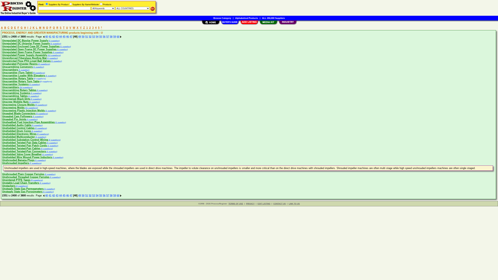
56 (104, 36)
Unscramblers (10, 87)
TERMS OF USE (235, 204)
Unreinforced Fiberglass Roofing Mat (24, 58)
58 (111, 36)
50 (83, 36)
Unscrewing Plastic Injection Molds (23, 110)
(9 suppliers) (36, 180)
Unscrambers (10, 69)
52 (90, 36)
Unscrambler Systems (15, 84)
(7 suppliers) (35, 163)
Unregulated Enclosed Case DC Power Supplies (31, 46)
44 (60, 36)
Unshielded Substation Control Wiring (25, 139)
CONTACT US (279, 204)
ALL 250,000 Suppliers (273, 18)
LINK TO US (294, 204)
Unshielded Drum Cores (16, 131)
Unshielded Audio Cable (16, 125)
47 (71, 36)
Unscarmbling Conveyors (17, 66)
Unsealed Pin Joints (14, 119)
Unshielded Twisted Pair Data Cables (24, 142)
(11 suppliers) (31, 108)
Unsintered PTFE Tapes (16, 179)
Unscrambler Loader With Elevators (23, 75)
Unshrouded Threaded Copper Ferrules (25, 177)
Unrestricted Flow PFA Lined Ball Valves (26, 61)
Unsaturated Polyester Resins (20, 63)
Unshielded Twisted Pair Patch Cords (24, 145)
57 (107, 36)
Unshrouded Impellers (15, 163)
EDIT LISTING (264, 204)
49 (79, 36)
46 (67, 36)
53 (93, 36)
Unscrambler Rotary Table (17, 78)
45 (64, 36)
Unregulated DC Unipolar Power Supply (26, 43)
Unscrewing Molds (13, 107)
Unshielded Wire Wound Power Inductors (27, 157)
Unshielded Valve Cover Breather (22, 154)
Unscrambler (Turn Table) (17, 72)
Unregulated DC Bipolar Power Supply (25, 40)
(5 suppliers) (38, 73)
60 (118, 36)
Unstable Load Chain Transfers (20, 182)
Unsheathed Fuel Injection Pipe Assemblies (28, 122)
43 (57, 36)
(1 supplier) (54, 41)
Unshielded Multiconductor (18, 136)
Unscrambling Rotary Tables (19, 90)
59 (114, 36)
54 (97, 36)
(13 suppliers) (54, 55)
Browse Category (222, 18)
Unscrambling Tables (15, 95)
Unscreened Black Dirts (16, 98)
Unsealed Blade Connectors (18, 113)
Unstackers (8, 185)
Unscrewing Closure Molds (18, 104)
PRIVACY (250, 204)
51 (86, 36)
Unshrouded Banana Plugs (18, 160)
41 (50, 36)
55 (100, 36)
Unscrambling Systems (16, 93)
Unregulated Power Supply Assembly (24, 55)
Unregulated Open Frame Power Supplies (27, 52)
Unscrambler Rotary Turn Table (20, 81)
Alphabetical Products (246, 18)
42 (53, 36)
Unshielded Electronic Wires (19, 133)
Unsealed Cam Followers (17, 116)
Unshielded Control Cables (18, 128)
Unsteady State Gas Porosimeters (22, 191)
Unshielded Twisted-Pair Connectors (24, 151)
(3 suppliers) (41, 114)
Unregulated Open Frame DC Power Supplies (29, 49)
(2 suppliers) (44, 64)
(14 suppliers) (25, 87)
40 (46, 36)
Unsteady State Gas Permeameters (23, 188)
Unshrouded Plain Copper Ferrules (23, 174)
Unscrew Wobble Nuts (15, 101)
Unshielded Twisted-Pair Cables (21, 148)
